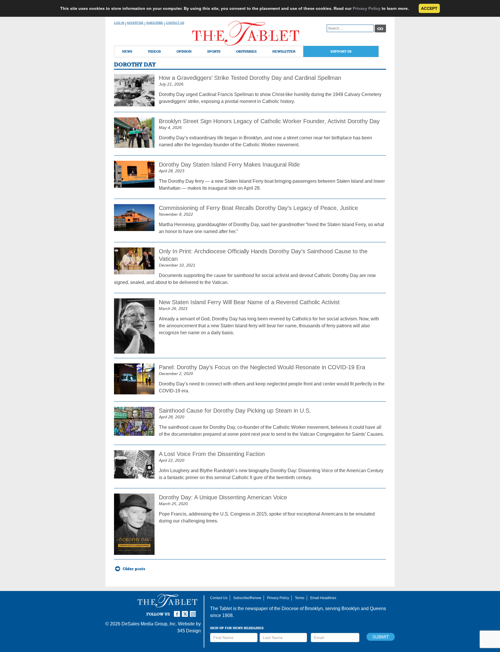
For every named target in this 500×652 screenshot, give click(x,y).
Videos (154, 51)
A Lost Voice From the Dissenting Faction (212, 454)
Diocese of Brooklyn (302, 608)
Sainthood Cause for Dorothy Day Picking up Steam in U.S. (235, 410)
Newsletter (283, 51)
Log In (119, 22)
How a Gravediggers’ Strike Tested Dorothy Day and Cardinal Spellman (250, 78)
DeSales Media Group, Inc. (149, 623)
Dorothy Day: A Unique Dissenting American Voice (223, 497)
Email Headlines (323, 598)
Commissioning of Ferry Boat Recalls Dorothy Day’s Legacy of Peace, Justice (258, 208)
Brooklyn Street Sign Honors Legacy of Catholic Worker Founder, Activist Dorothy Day (269, 121)
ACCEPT (429, 8)
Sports (213, 51)
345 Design (189, 630)
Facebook (178, 611)
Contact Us (175, 22)
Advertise (135, 22)
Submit (380, 636)
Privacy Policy (366, 8)
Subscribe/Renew (247, 598)
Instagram (194, 611)
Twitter (186, 611)
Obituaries (246, 51)
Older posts (134, 568)
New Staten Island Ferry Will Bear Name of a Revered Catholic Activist (249, 302)
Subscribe (154, 22)
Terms (299, 598)
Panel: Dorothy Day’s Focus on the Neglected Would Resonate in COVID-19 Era (262, 367)
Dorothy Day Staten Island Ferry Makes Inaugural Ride (229, 164)
